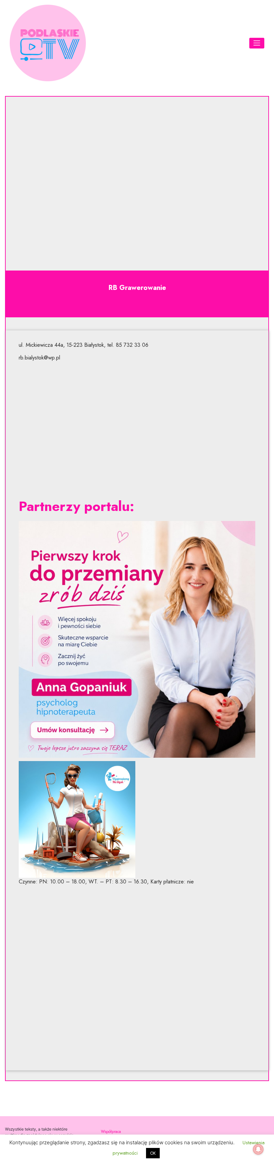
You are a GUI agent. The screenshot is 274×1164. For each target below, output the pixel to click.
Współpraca (111, 1131)
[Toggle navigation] (257, 43)
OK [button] (153, 1153)
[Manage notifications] (258, 1149)
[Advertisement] (137, 430)
